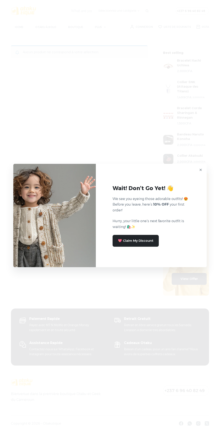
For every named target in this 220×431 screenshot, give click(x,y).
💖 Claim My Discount (135, 241)
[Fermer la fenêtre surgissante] (201, 170)
